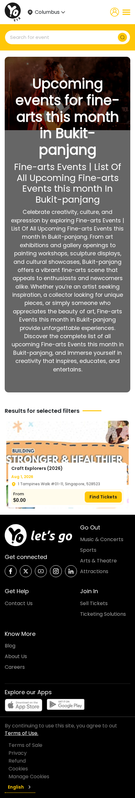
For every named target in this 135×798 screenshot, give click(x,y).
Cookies (18, 768)
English (16, 787)
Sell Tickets (94, 603)
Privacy (17, 753)
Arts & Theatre (98, 560)
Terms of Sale (25, 745)
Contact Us (19, 603)
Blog (10, 645)
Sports (88, 550)
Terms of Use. (21, 733)
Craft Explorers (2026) (37, 468)
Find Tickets (103, 497)
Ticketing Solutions (103, 614)
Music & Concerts (101, 539)
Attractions (94, 571)
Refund (17, 760)
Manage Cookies (28, 776)
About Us (16, 656)
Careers (15, 667)
